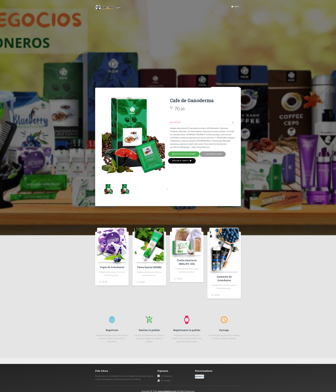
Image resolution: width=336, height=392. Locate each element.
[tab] (203, 120)
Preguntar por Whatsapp (185, 154)
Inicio (235, 6)
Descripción (202, 122)
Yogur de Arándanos (112, 267)
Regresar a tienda (213, 154)
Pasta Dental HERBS (149, 267)
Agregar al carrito (182, 161)
